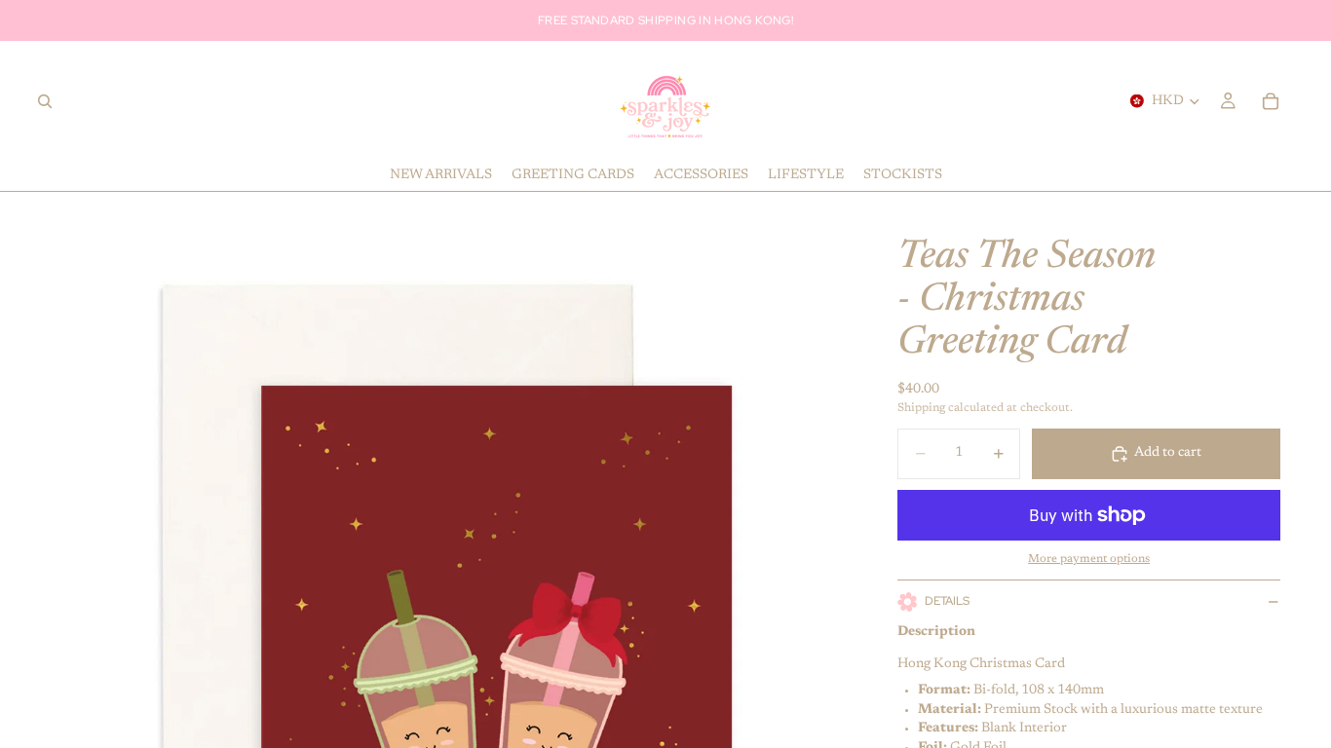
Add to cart (1167, 453)
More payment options (1089, 559)
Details (947, 601)
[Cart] (1270, 101)
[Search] (44, 101)
